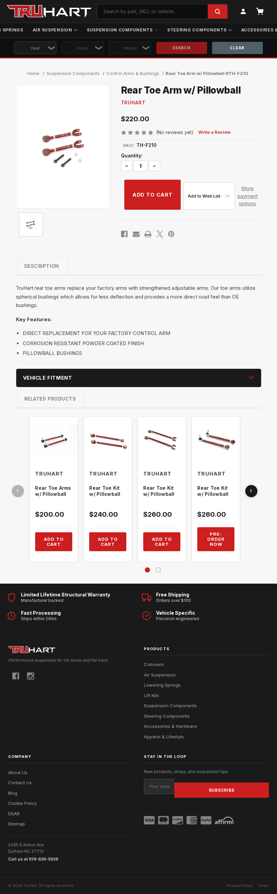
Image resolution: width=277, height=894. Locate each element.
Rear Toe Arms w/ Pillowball (53, 491)
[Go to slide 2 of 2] (158, 569)
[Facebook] (124, 234)
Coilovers (154, 664)
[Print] (148, 234)
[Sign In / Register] (243, 11)
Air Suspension (52, 29)
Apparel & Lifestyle (164, 736)
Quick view (54, 440)
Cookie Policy (22, 803)
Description (41, 266)
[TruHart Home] (70, 649)
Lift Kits (151, 695)
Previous (18, 491)
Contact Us (20, 782)
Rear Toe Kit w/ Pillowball (104, 491)
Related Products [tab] (50, 399)
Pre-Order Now (216, 539)
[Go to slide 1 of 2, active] (147, 569)
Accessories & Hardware (170, 726)
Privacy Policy (239, 885)
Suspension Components (120, 29)
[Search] (217, 11)
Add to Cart (54, 541)
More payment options (247, 196)
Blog (12, 793)
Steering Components (197, 29)
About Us (17, 772)
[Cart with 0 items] (260, 11)
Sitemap (16, 823)
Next (251, 491)
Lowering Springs (162, 685)
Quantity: (132, 155)
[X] (159, 234)
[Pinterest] (171, 234)
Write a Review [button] (214, 132)
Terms (263, 885)
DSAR (14, 813)
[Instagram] (30, 676)
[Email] (136, 234)
